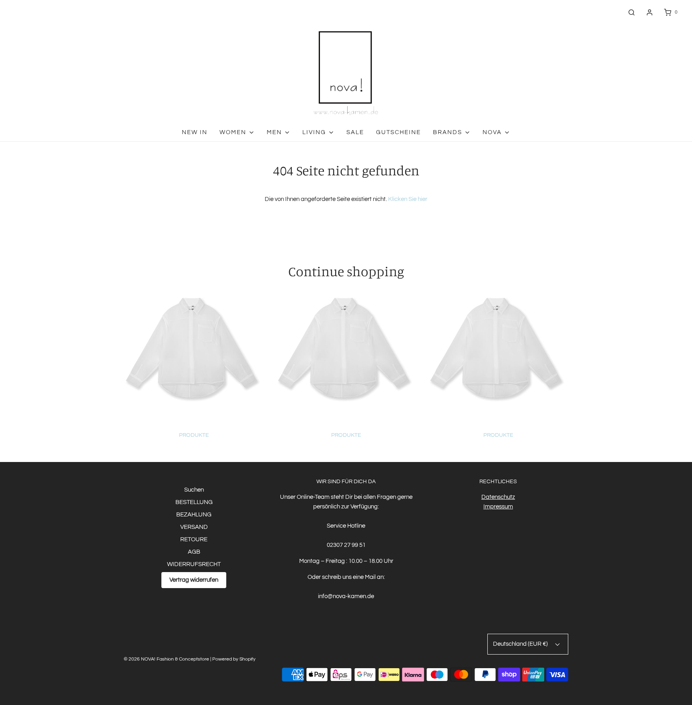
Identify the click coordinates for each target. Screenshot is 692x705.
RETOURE (193, 539)
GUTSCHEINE (398, 132)
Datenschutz (498, 497)
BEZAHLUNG (193, 515)
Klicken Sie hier (407, 199)
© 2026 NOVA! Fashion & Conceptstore (166, 659)
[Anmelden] (649, 12)
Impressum (498, 507)
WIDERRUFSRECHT (194, 564)
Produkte (194, 435)
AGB (194, 552)
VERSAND (194, 527)
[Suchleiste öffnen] (631, 12)
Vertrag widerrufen (193, 580)
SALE (355, 132)
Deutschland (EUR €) (521, 644)
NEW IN (194, 132)
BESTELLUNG (194, 502)
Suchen (194, 490)
